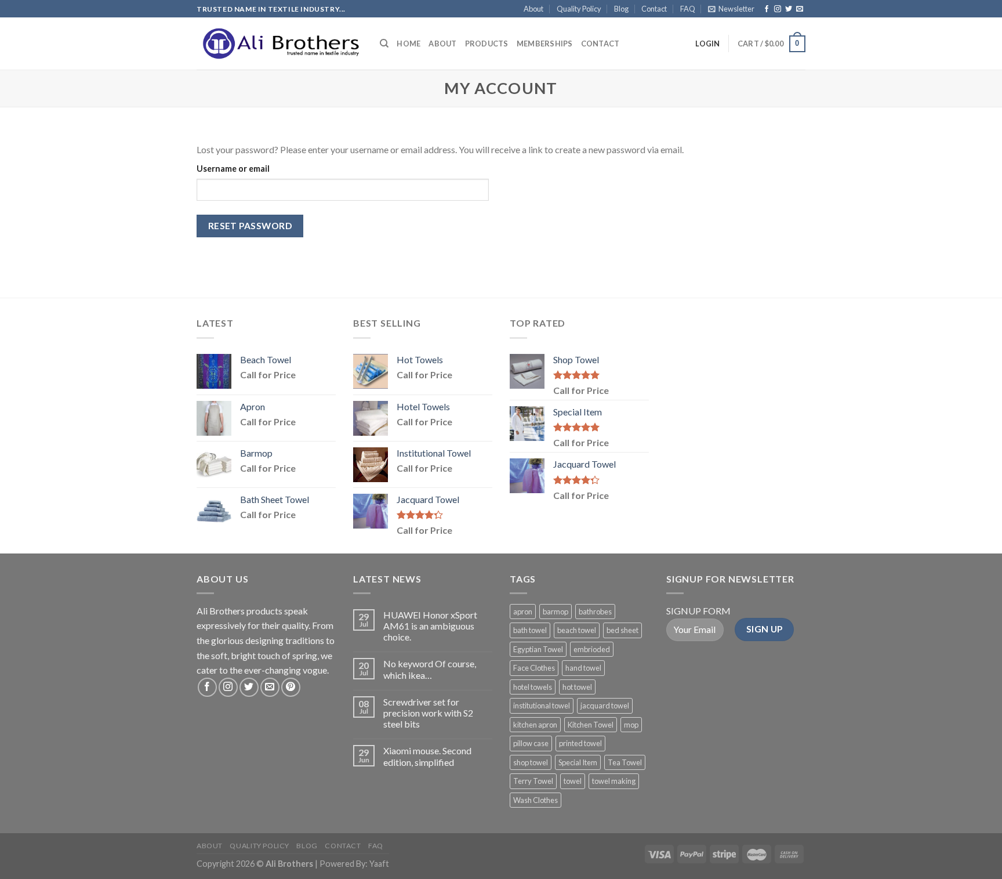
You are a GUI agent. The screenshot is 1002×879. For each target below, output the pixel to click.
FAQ (687, 8)
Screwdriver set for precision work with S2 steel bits (428, 712)
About (533, 8)
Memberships (545, 43)
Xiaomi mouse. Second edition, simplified (427, 756)
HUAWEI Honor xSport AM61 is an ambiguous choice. (430, 625)
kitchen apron (535, 724)
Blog (621, 8)
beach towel (576, 630)
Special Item (577, 762)
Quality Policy (579, 8)
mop (631, 724)
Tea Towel (625, 762)
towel (573, 781)
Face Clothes (534, 667)
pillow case (531, 743)
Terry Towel (533, 781)
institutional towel (541, 705)
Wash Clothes (535, 800)
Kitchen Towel (590, 724)
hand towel (583, 667)
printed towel (580, 743)
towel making (614, 781)
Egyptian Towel (538, 649)
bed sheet (622, 630)
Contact (654, 8)
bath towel (530, 630)
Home (408, 43)
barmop (555, 611)
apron (522, 611)
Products (487, 43)
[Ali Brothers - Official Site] (279, 43)
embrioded (591, 649)
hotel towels (532, 687)
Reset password (250, 225)
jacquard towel (604, 705)
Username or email (233, 168)
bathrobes (595, 611)
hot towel (577, 687)
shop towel (530, 762)
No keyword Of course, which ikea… (429, 669)
